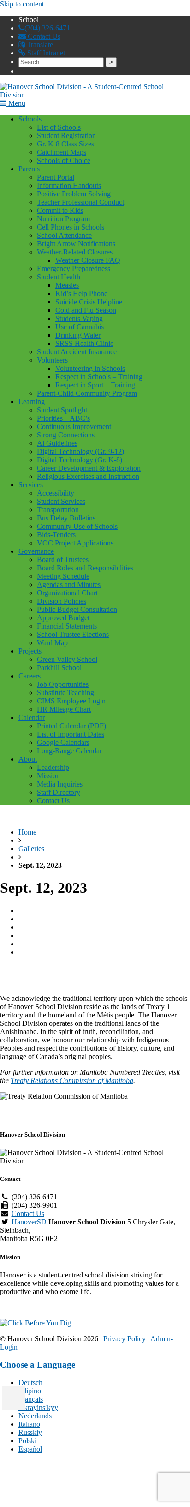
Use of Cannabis (79, 327)
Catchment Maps (61, 152)
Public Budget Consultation (77, 609)
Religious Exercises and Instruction (88, 476)
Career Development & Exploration (89, 468)
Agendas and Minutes (69, 584)
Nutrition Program (63, 219)
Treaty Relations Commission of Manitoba (72, 1080)
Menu (15, 103)
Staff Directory (58, 792)
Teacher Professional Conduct (80, 202)
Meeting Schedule (63, 576)
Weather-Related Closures (75, 252)
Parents (29, 169)
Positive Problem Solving (74, 194)
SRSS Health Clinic (84, 343)
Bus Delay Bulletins (66, 518)
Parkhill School (59, 668)
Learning (31, 401)
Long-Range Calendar (69, 751)
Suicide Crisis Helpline (88, 302)
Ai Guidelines (57, 443)
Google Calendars (63, 742)
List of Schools (59, 127)
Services (30, 485)
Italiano (29, 1424)
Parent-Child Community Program (87, 393)
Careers (29, 676)
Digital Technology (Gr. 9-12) (80, 451)
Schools (30, 119)
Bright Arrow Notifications (76, 244)
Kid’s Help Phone (81, 293)
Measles (67, 285)
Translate (39, 44)
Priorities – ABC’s (63, 418)
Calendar (31, 717)
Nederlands (35, 1416)
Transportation (58, 510)
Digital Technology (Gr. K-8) (79, 460)
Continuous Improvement (74, 426)
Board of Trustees (63, 559)
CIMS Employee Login (71, 701)
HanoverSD (29, 1222)
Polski (27, 1441)
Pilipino (29, 1391)
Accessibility (55, 493)
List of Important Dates (70, 734)
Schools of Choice (63, 160)
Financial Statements (67, 626)
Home (27, 832)
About (27, 759)
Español (30, 1449)
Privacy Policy (124, 1339)
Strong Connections (66, 435)
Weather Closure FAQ (87, 260)
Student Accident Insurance (77, 352)
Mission (48, 776)
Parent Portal (55, 177)
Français (30, 1399)
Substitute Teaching (65, 692)
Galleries (31, 849)
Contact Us (43, 36)
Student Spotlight (62, 410)
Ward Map (52, 643)
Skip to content (22, 4)
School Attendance (64, 235)
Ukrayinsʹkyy (38, 1407)
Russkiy (30, 1432)
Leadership (53, 767)
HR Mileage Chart (64, 709)
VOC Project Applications (75, 543)
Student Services (61, 501)
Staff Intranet (45, 53)
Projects (30, 651)
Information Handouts (69, 185)
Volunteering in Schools (90, 368)
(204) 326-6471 (47, 28)
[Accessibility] (13, 1398)
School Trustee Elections (73, 634)
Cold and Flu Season (85, 310)
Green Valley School (67, 659)
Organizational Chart (67, 593)
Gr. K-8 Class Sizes (65, 144)
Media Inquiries (60, 784)
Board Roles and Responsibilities (85, 568)
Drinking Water (78, 335)
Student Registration (66, 135)
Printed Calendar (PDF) (71, 726)
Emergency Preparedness (73, 268)
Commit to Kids (60, 210)
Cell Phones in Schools (70, 227)
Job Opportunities (63, 684)
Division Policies (61, 601)
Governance (36, 551)
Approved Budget (63, 618)
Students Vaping (79, 318)
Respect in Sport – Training (95, 385)
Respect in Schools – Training (98, 377)
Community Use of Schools (77, 526)
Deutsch (30, 1382)
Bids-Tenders (56, 535)
